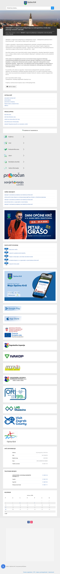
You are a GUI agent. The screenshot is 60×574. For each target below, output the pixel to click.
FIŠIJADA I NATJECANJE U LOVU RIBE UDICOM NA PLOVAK (21, 256)
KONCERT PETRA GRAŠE (14, 264)
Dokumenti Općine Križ (9, 98)
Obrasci (6, 105)
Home (7, 32)
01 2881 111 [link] (45, 484)
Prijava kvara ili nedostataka (11, 103)
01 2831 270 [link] (45, 479)
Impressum (51, 572)
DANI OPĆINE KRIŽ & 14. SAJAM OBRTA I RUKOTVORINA (16, 202)
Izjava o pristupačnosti (42, 572)
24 (5, 509)
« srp (5, 513)
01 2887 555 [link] (45, 482)
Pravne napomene (27, 572)
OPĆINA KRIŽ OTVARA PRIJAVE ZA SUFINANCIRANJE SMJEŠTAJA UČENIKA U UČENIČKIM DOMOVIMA (25, 197)
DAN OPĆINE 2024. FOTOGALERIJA (11, 121)
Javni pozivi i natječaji (9, 101)
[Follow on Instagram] (31, 522)
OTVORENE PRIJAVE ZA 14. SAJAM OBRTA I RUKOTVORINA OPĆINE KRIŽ (24, 260)
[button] (58, 19)
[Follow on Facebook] (28, 522)
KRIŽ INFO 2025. (7, 114)
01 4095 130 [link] (45, 475)
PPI (34, 572)
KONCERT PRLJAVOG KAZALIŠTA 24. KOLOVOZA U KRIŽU (16, 124)
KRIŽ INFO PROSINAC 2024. (10, 117)
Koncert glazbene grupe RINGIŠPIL (17, 253)
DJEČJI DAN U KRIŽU (13, 249)
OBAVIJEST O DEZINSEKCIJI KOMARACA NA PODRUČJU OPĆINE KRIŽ (18, 195)
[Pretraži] (52, 8)
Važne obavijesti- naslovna (14, 32)
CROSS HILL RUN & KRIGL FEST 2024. (12, 119)
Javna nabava (7, 100)
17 (5, 507)
